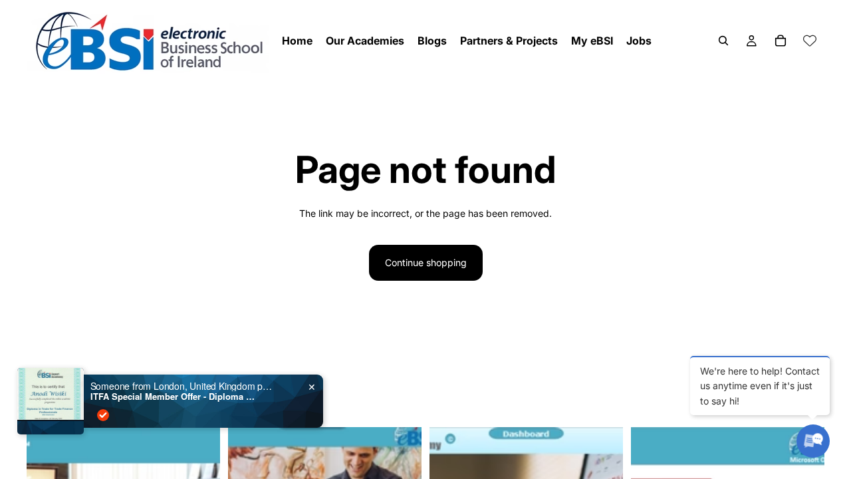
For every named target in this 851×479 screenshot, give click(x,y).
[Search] (723, 40)
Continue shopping (426, 262)
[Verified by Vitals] (103, 415)
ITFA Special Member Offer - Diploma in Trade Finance (173, 396)
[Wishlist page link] (809, 40)
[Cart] (780, 40)
